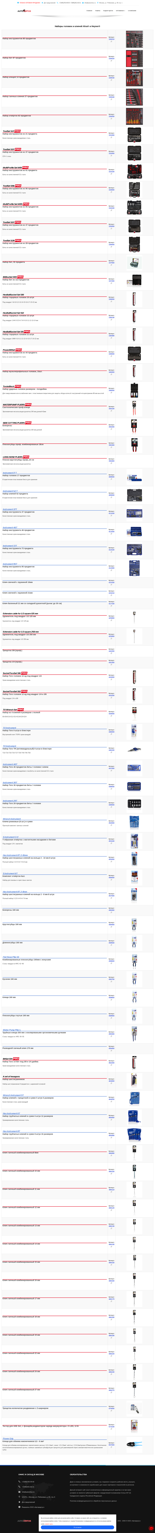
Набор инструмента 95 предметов (18, 567)
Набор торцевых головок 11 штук (18, 334)
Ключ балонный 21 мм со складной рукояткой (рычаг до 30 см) (32, 603)
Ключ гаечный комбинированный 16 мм (21, 1280)
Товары (97, 10)
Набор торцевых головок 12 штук (18, 316)
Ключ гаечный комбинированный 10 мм (21, 1171)
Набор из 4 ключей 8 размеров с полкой (21, 712)
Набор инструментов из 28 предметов (20, 243)
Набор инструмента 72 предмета (18, 548)
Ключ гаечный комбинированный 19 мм (21, 1335)
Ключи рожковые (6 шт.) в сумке (18, 822)
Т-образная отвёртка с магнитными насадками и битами (29, 840)
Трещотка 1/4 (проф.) (12, 662)
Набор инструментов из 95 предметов (20, 207)
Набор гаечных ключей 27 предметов (20, 96)
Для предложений (49, 3)
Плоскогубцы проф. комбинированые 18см (23, 444)
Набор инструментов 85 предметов (19, 39)
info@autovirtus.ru (90, 3)
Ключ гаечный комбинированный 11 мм (21, 1189)
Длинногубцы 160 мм (12, 943)
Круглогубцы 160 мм (12, 924)
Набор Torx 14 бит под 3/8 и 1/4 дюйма (20, 1062)
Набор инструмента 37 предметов (18, 512)
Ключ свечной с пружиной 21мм (18, 593)
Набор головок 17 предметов (16, 475)
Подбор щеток (108, 10)
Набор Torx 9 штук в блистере (17, 730)
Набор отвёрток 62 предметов (17, 116)
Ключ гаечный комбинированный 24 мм (21, 1371)
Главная (89, 10)
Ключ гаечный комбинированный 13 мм (21, 1226)
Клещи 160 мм (9, 997)
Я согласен (77, 1527)
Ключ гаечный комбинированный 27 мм (21, 1390)
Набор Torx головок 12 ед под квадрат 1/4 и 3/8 (24, 694)
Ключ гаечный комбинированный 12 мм (21, 1207)
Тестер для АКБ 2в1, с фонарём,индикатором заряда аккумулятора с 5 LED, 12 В (41, 1426)
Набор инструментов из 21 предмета (20, 134)
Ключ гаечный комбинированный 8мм (20, 1153)
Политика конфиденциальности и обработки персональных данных (93, 1501)
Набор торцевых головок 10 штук (18, 297)
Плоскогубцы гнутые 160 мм (16, 1015)
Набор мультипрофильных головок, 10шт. (22, 371)
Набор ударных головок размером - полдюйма (25, 389)
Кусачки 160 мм (10, 979)
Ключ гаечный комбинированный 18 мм (21, 1317)
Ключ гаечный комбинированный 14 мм (21, 1244)
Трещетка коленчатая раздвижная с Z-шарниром (25, 1408)
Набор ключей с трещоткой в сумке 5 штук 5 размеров (28, 1098)
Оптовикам (120, 10)
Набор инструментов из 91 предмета (20, 170)
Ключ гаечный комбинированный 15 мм (21, 1262)
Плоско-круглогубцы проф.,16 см (18, 460)
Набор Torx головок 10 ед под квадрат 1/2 (22, 676)
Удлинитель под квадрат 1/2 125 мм (19, 616)
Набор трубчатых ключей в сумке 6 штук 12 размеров (28, 1116)
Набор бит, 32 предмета (14, 262)
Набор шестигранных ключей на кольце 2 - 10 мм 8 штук (29, 858)
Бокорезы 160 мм (11, 910)
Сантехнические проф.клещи (16, 407)
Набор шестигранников (14, 1079)
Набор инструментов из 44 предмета (20, 353)
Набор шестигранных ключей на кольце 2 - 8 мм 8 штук (28, 894)
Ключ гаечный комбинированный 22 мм (21, 1353)
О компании (132, 10)
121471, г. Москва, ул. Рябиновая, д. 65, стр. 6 (38, 1497)
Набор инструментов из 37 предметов (20, 152)
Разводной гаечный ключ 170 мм (18, 1048)
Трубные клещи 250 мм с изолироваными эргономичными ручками (34, 1033)
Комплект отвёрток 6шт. (14, 876)
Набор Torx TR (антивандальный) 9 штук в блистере (27, 749)
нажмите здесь (49, 1524)
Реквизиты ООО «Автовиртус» (33, 1507)
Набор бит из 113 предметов (16, 280)
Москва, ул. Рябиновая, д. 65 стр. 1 (110, 3)
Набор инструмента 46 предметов (18, 530)
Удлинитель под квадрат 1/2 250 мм (19, 635)
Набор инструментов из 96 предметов (20, 189)
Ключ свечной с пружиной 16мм (18, 582)
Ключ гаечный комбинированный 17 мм (21, 1298)
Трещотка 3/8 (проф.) (12, 650)
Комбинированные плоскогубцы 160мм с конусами (27, 960)
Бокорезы (7, 426)
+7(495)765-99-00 (64, 3)
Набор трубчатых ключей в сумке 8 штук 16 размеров (28, 1134)
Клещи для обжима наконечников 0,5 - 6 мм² (23, 1441)
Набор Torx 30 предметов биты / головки (22, 785)
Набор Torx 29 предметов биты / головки (22, 803)
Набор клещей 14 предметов (16, 77)
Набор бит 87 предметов (14, 58)
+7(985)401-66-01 (75, 3)
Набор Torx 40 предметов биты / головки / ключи (25, 767)
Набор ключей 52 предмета (15, 494)
